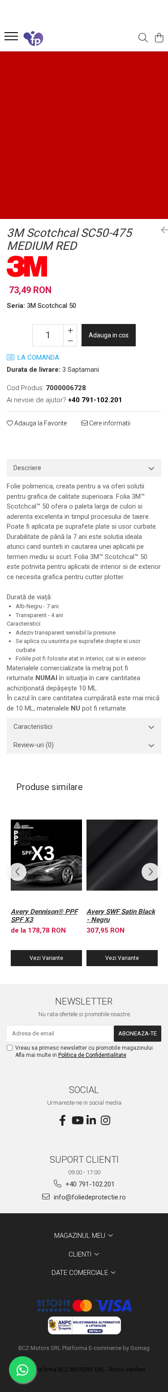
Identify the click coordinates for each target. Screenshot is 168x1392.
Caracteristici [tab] (32, 727)
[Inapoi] (161, 230)
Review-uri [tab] (33, 745)
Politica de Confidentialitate (92, 1055)
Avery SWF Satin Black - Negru (120, 916)
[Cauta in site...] (143, 38)
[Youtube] (77, 1121)
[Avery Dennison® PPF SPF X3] (46, 855)
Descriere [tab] (27, 468)
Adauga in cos (109, 335)
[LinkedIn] (91, 1121)
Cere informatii (109, 423)
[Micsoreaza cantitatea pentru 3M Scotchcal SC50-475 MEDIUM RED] (70, 340)
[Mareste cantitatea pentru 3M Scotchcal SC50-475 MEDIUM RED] (70, 330)
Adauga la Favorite (40, 423)
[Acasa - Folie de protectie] (57, 38)
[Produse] (12, 39)
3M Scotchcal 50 (51, 306)
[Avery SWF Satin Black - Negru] (122, 855)
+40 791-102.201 (89, 1184)
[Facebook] (62, 1121)
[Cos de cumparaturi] (159, 38)
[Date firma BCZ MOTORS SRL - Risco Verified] (84, 1370)
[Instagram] (105, 1121)
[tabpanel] (84, 135)
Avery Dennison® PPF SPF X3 (44, 916)
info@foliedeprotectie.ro (89, 1197)
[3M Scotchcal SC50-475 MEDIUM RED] (84, 135)
